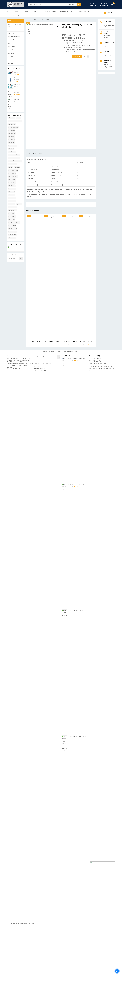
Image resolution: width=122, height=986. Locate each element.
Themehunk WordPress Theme (26, 923)
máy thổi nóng (11, 216)
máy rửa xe (19, 204)
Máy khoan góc (12, 179)
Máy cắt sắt (11, 161)
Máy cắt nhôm (11, 151)
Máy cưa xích (11, 46)
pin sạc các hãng (12, 234)
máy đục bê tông (12, 228)
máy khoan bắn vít (12, 176)
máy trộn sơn (11, 219)
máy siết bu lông (12, 207)
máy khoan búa (12, 173)
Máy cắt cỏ (11, 43)
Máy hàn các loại (37, 204)
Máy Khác (10, 63)
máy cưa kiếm (11, 133)
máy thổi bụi (11, 213)
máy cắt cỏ (11, 148)
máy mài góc (11, 194)
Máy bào (18, 118)
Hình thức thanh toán (39, 368)
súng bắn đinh (11, 237)
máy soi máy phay (12, 210)
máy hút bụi (17, 167)
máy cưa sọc (11, 136)
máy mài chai (11, 191)
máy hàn (10, 167)
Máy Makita (11, 33)
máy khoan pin (11, 182)
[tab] (30, 153)
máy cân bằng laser (13, 127)
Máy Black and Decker (14, 36)
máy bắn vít (11, 121)
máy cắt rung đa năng (13, 157)
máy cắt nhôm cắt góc (13, 154)
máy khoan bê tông (13, 170)
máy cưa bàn (11, 130)
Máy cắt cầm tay (12, 145)
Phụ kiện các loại (12, 231)
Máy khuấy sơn (12, 188)
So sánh (84, 56)
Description (30, 153)
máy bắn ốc (18, 121)
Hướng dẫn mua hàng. (40, 370)
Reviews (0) (38, 153)
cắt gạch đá (11, 118)
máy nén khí (11, 204)
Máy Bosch (11, 40)
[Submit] (79, 4)
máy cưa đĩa (11, 142)
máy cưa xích (11, 139)
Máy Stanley (11, 53)
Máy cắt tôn (19, 161)
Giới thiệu (36, 366)
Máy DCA (10, 50)
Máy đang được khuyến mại (14, 25)
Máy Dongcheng (12, 60)
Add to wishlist (88, 56)
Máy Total (10, 56)
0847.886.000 (111, 14)
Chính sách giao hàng (40, 365)
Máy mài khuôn (11, 201)
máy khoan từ (11, 185)
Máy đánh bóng (12, 225)
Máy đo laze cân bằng (13, 222)
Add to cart (77, 56)
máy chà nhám (11, 124)
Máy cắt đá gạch (12, 164)
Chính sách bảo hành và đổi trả (42, 363)
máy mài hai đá (12, 197)
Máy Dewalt (11, 29)
